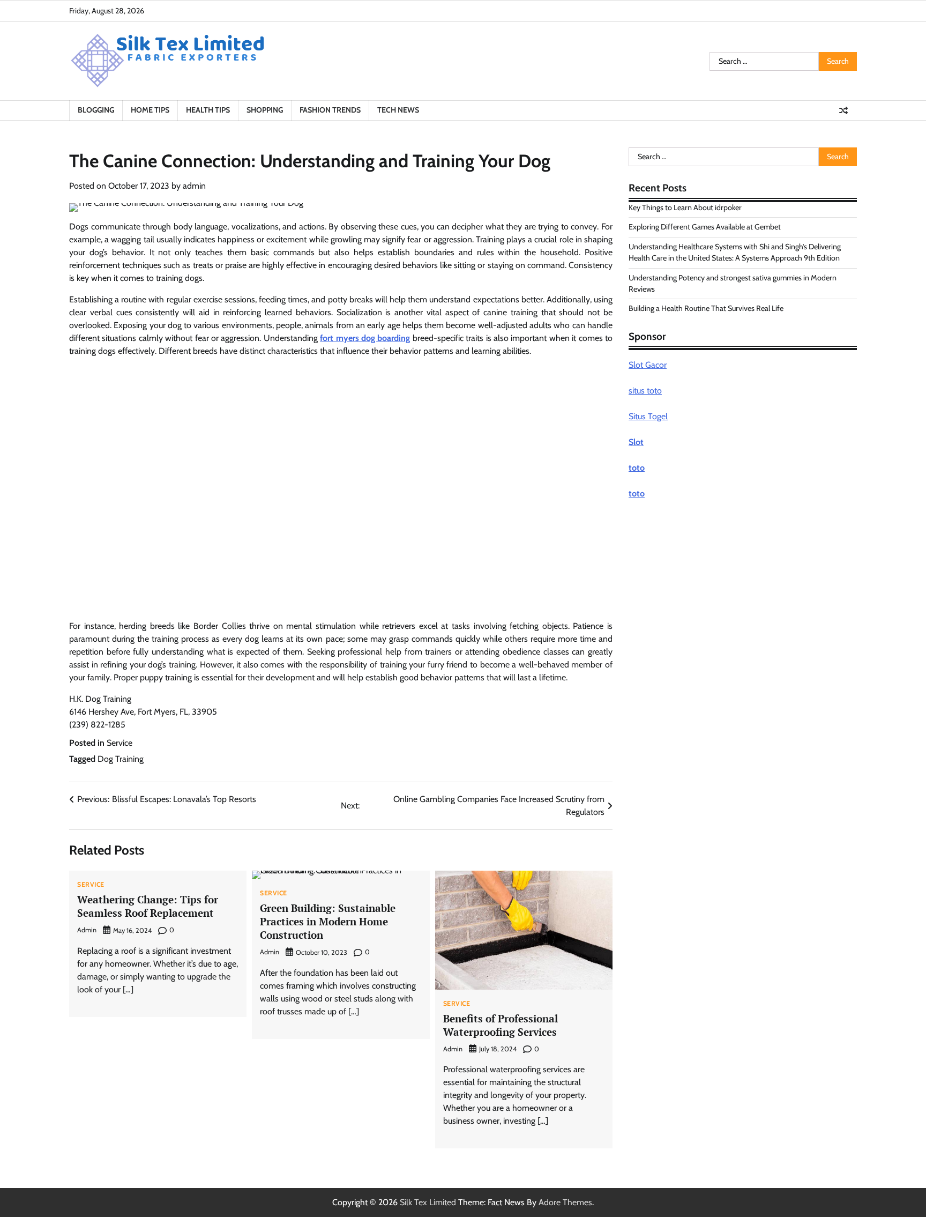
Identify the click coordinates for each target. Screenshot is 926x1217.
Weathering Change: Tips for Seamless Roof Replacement (147, 906)
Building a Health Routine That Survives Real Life (706, 308)
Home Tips (150, 110)
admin (194, 186)
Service (119, 743)
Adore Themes (565, 1202)
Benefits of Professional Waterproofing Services (500, 1025)
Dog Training (121, 759)
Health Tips (208, 110)
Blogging (96, 110)
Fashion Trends (330, 110)
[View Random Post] (843, 110)
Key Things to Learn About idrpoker (685, 207)
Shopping (265, 110)
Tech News (398, 110)
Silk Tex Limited (428, 1202)
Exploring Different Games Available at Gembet (705, 227)
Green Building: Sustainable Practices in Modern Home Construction (327, 921)
